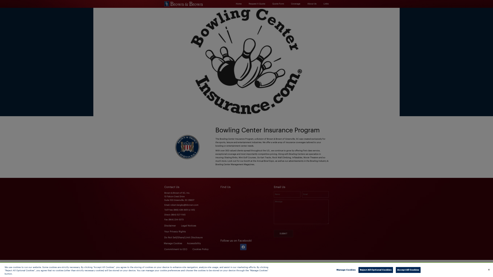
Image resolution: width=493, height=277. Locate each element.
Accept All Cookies (408, 270)
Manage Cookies (346, 270)
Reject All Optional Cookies (376, 270)
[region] (246, 269)
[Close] (489, 270)
